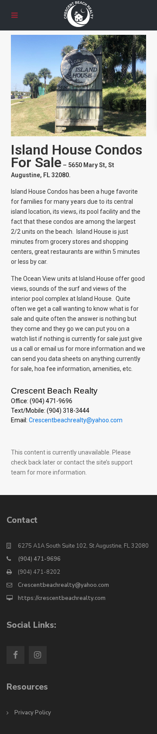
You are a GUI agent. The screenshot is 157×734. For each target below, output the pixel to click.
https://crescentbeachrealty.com (62, 598)
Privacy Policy (32, 713)
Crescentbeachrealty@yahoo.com (76, 420)
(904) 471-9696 (39, 559)
